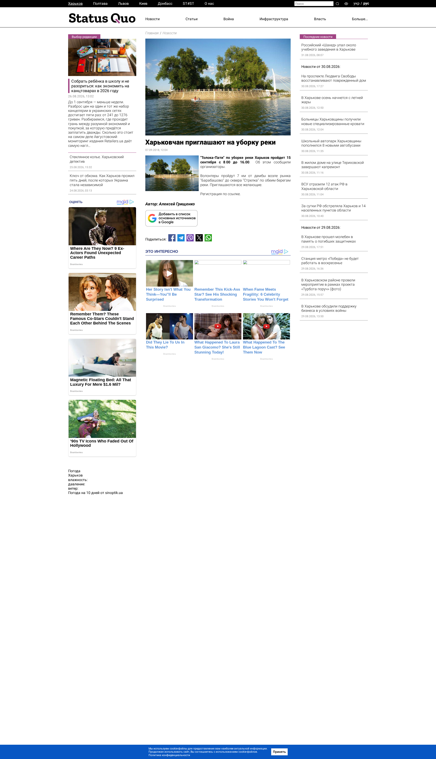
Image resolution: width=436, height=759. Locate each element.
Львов (123, 3)
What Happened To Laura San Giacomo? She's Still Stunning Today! (217, 347)
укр (356, 3)
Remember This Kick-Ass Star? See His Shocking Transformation (217, 294)
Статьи (192, 19)
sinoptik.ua (114, 493)
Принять (279, 752)
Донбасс (165, 3)
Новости (152, 19)
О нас (209, 3)
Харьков (75, 3)
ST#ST (188, 3)
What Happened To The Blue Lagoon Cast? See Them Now (264, 347)
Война (228, 19)
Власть (320, 19)
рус (366, 3)
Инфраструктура (274, 19)
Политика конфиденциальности (169, 755)
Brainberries (169, 306)
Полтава (100, 3)
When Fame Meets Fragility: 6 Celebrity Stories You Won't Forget (265, 294)
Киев (143, 3)
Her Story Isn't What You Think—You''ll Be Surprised (168, 294)
